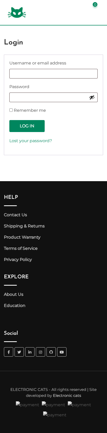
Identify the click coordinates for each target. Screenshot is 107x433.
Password (30, 86)
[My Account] (83, 6)
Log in (27, 125)
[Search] (74, 6)
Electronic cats (67, 395)
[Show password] (92, 97)
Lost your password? (30, 140)
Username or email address (48, 62)
